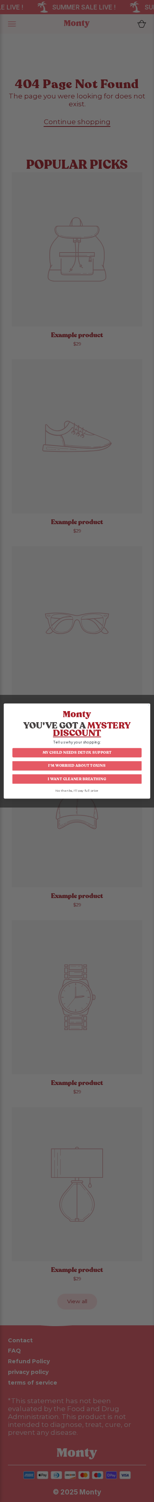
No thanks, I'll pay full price (76, 791)
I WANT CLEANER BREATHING (77, 778)
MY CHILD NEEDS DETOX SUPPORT (77, 752)
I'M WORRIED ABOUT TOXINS (76, 765)
